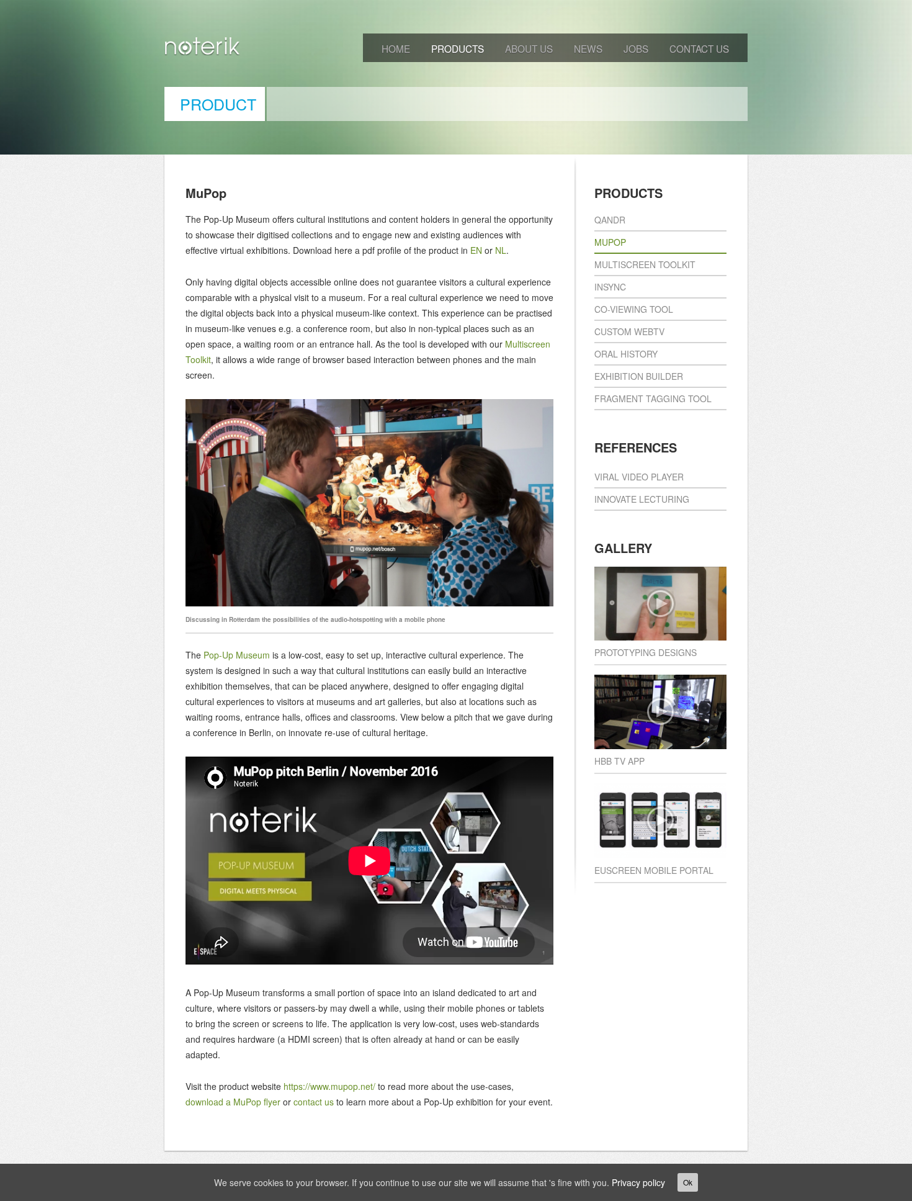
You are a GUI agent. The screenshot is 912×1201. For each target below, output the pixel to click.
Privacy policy (638, 1182)
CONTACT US (699, 48)
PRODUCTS (457, 48)
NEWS (588, 48)
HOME (396, 48)
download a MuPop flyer (233, 1101)
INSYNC (610, 287)
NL (500, 250)
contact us (313, 1101)
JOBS (636, 48)
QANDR (609, 220)
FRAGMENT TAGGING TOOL (653, 398)
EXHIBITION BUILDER (638, 376)
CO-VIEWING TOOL (633, 309)
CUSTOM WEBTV (629, 331)
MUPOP (610, 242)
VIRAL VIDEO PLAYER (639, 476)
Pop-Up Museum (236, 655)
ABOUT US (529, 48)
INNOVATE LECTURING (641, 499)
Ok (687, 1182)
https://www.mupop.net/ (329, 1086)
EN (476, 250)
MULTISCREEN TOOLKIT (644, 264)
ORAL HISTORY (626, 354)
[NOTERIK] (202, 48)
